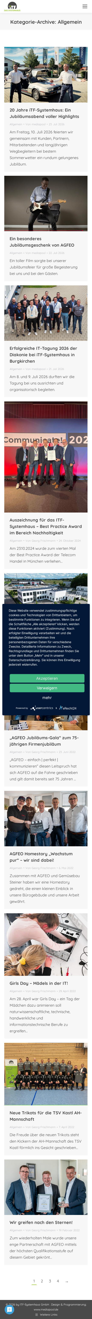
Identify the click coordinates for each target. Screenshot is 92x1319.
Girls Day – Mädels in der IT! (39, 983)
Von (35, 124)
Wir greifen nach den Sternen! (41, 1222)
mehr (47, 697)
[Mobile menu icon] (85, 6)
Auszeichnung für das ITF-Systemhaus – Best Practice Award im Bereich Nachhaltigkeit (46, 526)
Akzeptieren (47, 678)
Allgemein (16, 124)
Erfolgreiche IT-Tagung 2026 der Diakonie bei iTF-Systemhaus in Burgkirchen (43, 355)
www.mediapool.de (46, 1309)
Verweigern (47, 688)
